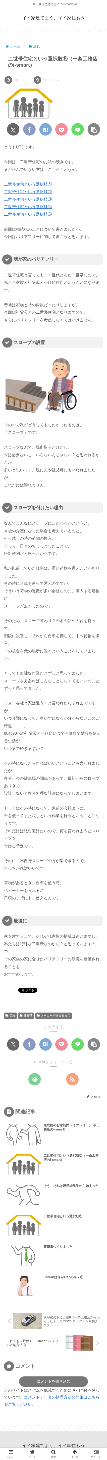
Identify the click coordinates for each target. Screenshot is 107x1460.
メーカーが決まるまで (55, 1015)
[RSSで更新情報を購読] (72, 1079)
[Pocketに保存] (61, 129)
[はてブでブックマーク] (45, 129)
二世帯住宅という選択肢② (28, 192)
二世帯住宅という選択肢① (28, 184)
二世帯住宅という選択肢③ (28, 199)
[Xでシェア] (13, 129)
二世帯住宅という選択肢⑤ (28, 214)
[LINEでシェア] (77, 129)
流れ (12, 1015)
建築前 (28, 1015)
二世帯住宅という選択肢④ (28, 207)
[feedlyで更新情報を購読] (34, 1079)
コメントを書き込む (53, 1381)
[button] (94, 129)
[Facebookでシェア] (29, 129)
